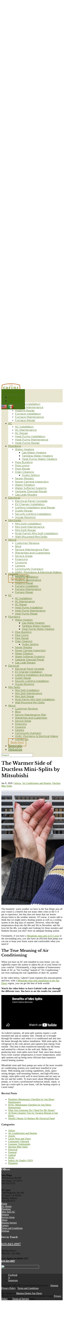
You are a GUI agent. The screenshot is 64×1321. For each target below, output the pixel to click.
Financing (21, 559)
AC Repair (21, 433)
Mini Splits (14, 520)
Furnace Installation (28, 413)
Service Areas (23, 556)
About (12, 539)
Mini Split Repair (25, 530)
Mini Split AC (8, 1212)
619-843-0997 (11, 1244)
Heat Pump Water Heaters (39, 459)
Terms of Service (20, 1299)
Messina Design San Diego (29, 1293)
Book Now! (17, 742)
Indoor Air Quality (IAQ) (20, 1160)
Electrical (14, 497)
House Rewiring (25, 517)
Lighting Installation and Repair (35, 507)
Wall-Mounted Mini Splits (31, 536)
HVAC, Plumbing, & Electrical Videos (38, 572)
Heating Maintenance (29, 407)
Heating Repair (25, 410)
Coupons (21, 562)
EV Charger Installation (30, 504)
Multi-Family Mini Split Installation (36, 533)
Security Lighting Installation (33, 514)
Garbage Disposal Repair (31, 491)
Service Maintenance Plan (32, 549)
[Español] (11, 406)
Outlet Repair (24, 510)
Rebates (15, 401)
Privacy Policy (8, 1288)
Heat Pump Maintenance (31, 439)
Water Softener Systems (30, 488)
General (12, 1155)
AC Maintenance (26, 429)
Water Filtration (25, 484)
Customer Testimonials (19, 1144)
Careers (20, 565)
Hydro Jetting (31, 475)
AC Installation (24, 426)
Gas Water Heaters (34, 452)
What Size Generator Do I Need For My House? (31, 1110)
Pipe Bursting (24, 462)
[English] (4, 406)
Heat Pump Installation (30, 436)
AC (10, 423)
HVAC (11, 1157)
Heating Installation (27, 404)
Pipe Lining (22, 465)
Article (11, 1136)
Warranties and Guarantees (32, 552)
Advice (17, 783)
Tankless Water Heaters (37, 455)
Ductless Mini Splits (18, 1147)
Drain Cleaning (24, 472)
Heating (13, 573)
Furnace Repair (25, 420)
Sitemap (5, 1231)
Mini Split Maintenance (30, 526)
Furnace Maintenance (29, 417)
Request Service (9, 1222)
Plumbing (14, 446)
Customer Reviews (27, 543)
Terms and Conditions (12, 1228)
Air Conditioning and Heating (36, 783)
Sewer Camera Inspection (32, 481)
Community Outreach (29, 568)
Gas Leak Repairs (26, 494)
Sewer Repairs (24, 478)
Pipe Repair (22, 468)
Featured (12, 1152)
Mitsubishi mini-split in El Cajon (43, 936)
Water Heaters (24, 449)
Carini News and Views (19, 1138)
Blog (18, 546)
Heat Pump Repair (27, 442)
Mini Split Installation (28, 523)
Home (4, 1203)
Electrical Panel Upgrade (31, 501)
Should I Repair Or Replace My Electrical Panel (31, 1118)
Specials (15, 397)
